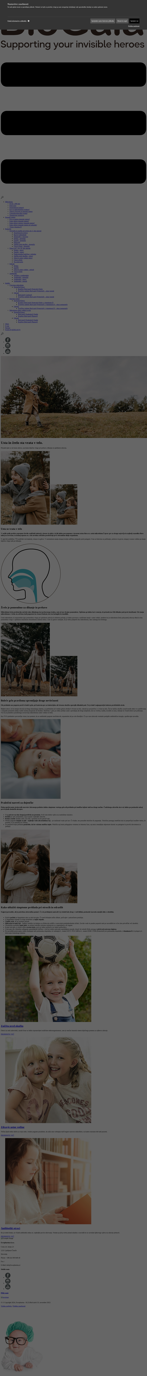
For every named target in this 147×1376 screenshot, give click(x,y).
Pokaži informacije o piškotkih (17, 21)
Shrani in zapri (122, 21)
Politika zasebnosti (133, 26)
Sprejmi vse (134, 21)
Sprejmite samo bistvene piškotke (102, 21)
